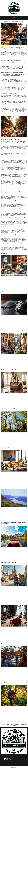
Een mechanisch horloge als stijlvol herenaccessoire (12, 330)
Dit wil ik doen (5, 724)
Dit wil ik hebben (7, 759)
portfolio (14, 764)
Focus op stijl (6, 757)
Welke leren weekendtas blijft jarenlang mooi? (11, 408)
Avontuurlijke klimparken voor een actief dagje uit (12, 447)
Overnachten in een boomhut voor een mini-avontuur (13, 721)
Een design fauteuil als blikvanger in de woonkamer (12, 486)
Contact (5, 760)
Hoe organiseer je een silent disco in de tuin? (10, 682)
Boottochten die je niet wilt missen (8, 562)
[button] (14, 17)
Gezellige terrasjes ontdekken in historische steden (12, 369)
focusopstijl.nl (14, 767)
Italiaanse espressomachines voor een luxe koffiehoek (12, 291)
